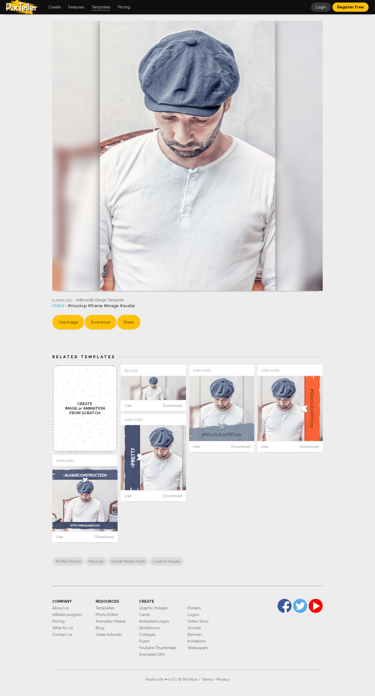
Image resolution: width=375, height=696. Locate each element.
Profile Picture (68, 561)
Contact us (62, 634)
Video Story (198, 621)
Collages (147, 634)
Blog (100, 628)
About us (60, 608)
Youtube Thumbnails (157, 648)
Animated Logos (154, 621)
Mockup (96, 561)
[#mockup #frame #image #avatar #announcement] (221, 408)
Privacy (223, 679)
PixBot (58, 305)
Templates (105, 608)
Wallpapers (198, 648)
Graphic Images (153, 608)
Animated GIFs (152, 654)
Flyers (144, 641)
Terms (207, 679)
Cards (144, 614)
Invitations (197, 641)
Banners (195, 634)
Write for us (62, 628)
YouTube (316, 606)
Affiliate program (67, 614)
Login (321, 7)
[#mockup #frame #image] (153, 388)
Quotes (194, 628)
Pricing (58, 621)
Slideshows (149, 628)
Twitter (300, 606)
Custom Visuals (166, 561)
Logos (193, 614)
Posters (194, 608)
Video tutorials (109, 634)
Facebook (285, 606)
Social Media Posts (128, 561)
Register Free (350, 7)
